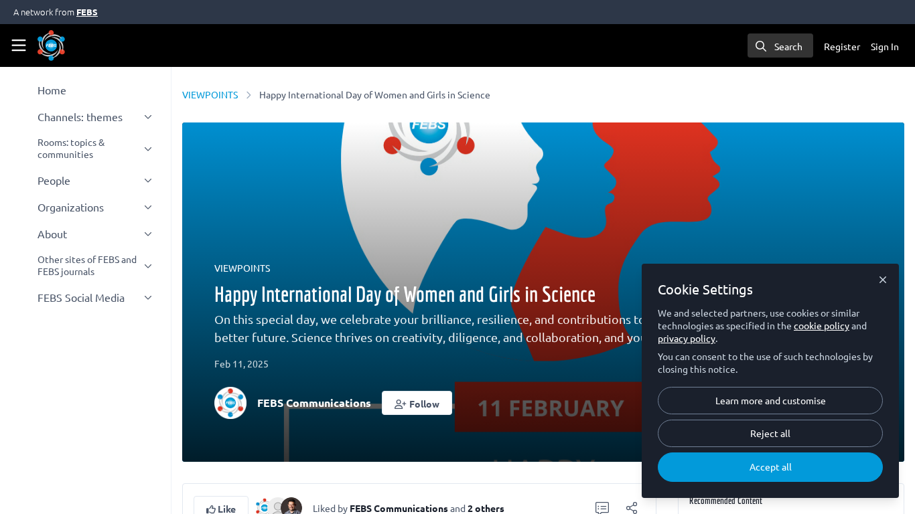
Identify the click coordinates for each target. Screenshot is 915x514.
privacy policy (686, 338)
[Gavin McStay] (291, 506)
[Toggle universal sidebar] (19, 45)
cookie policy (821, 325)
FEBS (87, 11)
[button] (417, 403)
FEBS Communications (314, 403)
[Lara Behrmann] (278, 506)
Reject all (770, 433)
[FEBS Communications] (264, 506)
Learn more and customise (770, 400)
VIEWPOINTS (210, 94)
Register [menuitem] (842, 46)
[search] (780, 45)
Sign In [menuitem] (885, 46)
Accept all (771, 466)
